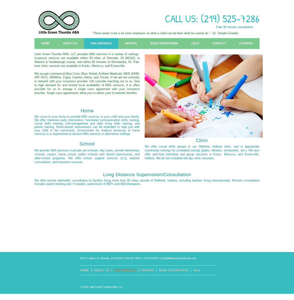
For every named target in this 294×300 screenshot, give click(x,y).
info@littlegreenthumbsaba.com (178, 258)
